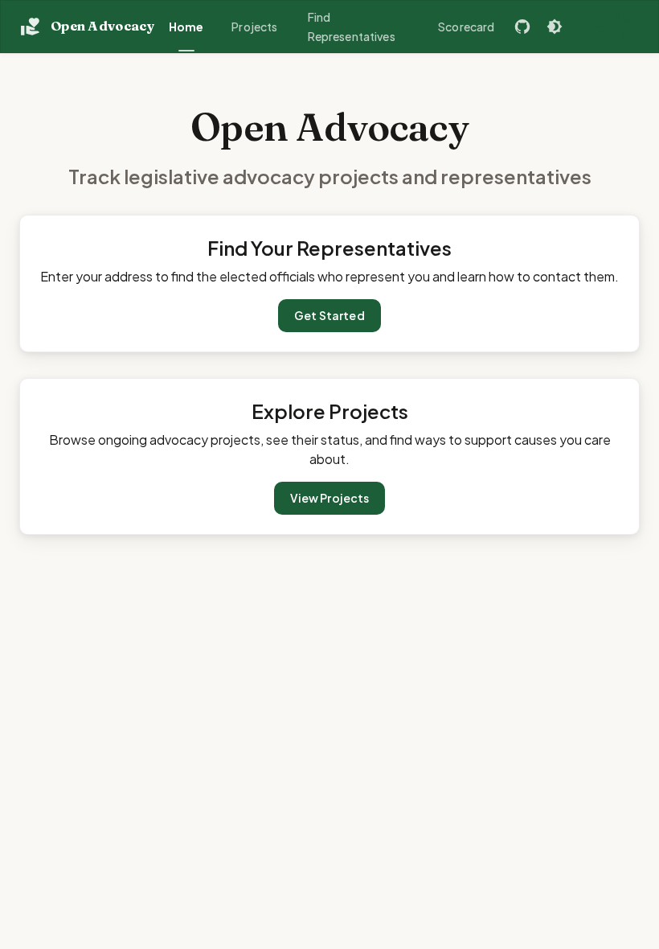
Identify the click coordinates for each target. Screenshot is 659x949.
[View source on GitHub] (522, 26)
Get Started (329, 315)
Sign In (626, 26)
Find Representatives (351, 27)
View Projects (330, 498)
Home (186, 26)
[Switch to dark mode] (554, 26)
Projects (254, 26)
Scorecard (466, 26)
